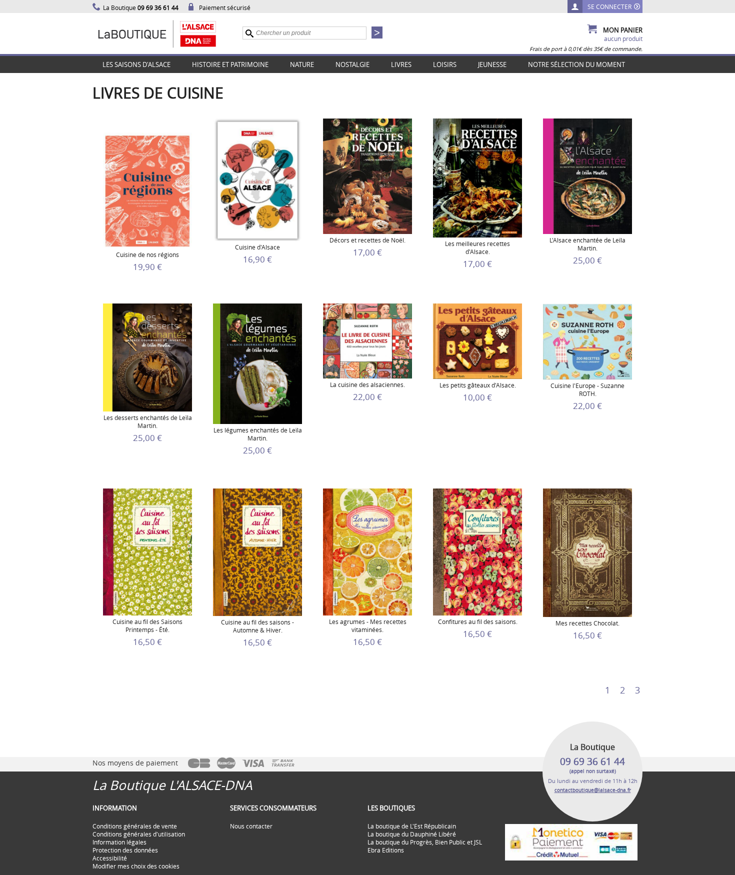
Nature (302, 64)
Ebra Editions (386, 850)
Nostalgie (353, 64)
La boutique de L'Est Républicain (412, 826)
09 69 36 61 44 (592, 761)
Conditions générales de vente (134, 826)
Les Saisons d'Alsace (136, 64)
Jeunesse (492, 64)
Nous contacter (251, 826)
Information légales (119, 842)
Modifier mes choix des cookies (136, 866)
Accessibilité (109, 858)
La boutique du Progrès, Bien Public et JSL (425, 842)
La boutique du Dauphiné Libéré (412, 834)
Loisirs (444, 64)
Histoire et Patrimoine (230, 64)
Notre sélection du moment (576, 64)
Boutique (167, 33)
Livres (401, 64)
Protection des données (125, 850)
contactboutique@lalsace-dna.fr (592, 790)
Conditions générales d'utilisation (138, 834)
